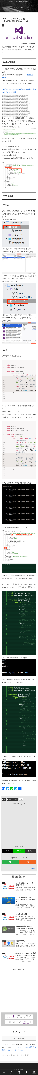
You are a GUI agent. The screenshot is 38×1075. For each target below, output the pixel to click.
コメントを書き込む (19, 1038)
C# (4, 799)
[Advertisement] (19, 824)
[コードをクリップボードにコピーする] (34, 364)
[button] (30, 851)
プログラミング (13, 799)
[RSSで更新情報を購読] (27, 862)
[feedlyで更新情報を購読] (10, 862)
